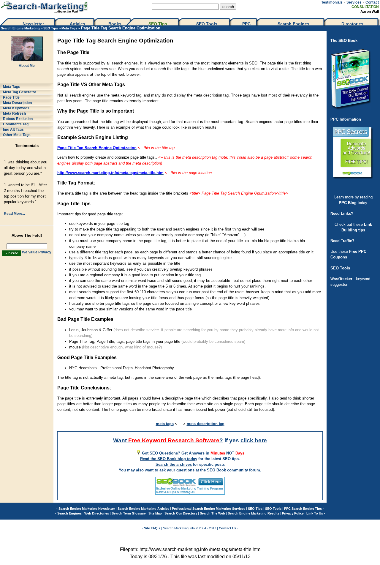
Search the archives (174, 464)
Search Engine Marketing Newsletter (86, 508)
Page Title (11, 97)
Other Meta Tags (17, 135)
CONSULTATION (365, 7)
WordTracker (341, 279)
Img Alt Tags (13, 129)
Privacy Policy (293, 513)
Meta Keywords (16, 108)
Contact (372, 2)
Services (354, 2)
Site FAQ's (152, 528)
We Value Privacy (36, 252)
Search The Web (212, 513)
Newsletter (33, 23)
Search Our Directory (180, 513)
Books (114, 23)
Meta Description (17, 103)
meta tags (165, 424)
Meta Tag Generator (19, 92)
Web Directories (96, 513)
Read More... (14, 214)
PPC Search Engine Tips (303, 508)
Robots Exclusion (18, 119)
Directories (352, 23)
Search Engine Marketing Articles (143, 508)
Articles (77, 23)
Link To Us (314, 513)
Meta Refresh (14, 113)
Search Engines (293, 23)
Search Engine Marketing (20, 28)
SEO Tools (206, 23)
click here (253, 440)
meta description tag (205, 424)
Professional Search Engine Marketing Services (208, 508)
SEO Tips (158, 23)
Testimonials (332, 2)
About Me (27, 66)
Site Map (155, 513)
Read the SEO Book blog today (168, 459)
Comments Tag (15, 124)
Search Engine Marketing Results (253, 513)
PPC (246, 23)
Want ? (168, 440)
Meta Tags (69, 28)
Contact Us (227, 528)
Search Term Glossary (129, 513)
